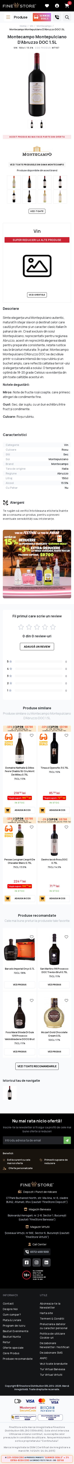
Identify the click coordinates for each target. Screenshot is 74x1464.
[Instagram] (36, 1262)
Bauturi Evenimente (15, 1331)
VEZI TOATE (36, 211)
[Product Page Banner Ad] (37, 564)
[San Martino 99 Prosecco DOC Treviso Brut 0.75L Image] (54, 949)
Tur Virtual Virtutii (51, 1374)
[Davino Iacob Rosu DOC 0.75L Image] (54, 840)
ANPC (43, 1358)
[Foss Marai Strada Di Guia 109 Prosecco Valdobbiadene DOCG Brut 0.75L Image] (19, 1013)
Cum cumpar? (12, 1314)
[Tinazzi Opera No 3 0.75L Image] (54, 748)
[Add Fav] (32, 735)
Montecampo (44, 26)
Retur (6, 1342)
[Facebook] (27, 1262)
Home (23, 26)
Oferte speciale (13, 1347)
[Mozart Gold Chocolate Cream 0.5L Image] (54, 1013)
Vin (31, 26)
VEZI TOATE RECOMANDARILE (37, 1066)
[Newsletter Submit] (67, 1140)
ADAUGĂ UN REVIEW (37, 646)
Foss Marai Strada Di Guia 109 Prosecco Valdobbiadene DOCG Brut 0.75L (20, 1037)
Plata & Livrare (12, 1320)
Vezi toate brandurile (54, 1363)
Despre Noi (10, 1309)
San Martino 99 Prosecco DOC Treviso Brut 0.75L (54, 970)
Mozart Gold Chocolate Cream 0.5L (54, 1034)
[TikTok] (46, 1262)
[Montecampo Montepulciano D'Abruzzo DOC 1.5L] (10, 1093)
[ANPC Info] (24, 1417)
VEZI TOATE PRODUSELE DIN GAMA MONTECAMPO (37, 164)
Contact (8, 1303)
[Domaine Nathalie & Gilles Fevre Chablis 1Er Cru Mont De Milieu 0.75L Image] (19, 748)
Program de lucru (14, 1325)
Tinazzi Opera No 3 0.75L (54, 767)
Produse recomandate (18, 1358)
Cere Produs (11, 1353)
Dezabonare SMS (51, 1352)
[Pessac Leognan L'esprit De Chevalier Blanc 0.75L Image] (19, 840)
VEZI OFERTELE (37, 294)
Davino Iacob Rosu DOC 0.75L (54, 861)
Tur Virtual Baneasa (52, 1369)
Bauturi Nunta (12, 1336)
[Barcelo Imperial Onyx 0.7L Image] (19, 949)
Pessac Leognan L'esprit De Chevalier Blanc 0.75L (19, 861)
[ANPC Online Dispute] (50, 1417)
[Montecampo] (37, 150)
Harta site (46, 1313)
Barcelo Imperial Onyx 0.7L (19, 968)
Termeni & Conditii (52, 1318)
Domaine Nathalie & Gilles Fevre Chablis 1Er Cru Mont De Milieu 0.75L (19, 771)
